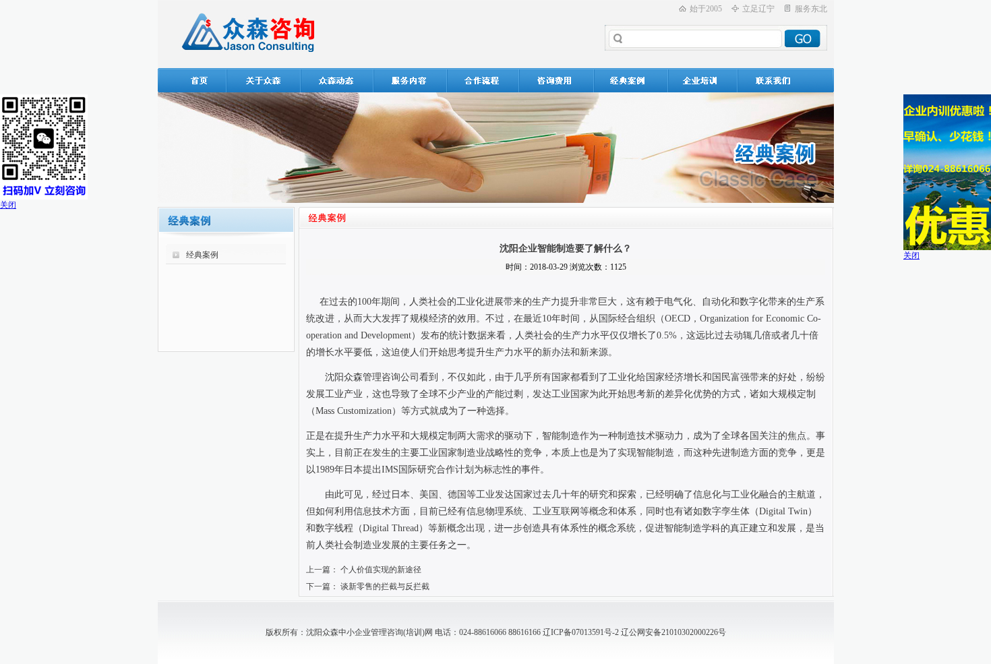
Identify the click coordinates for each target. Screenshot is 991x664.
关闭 (8, 205)
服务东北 (811, 8)
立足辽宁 (758, 8)
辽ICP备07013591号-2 (581, 632)
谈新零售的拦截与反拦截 (384, 586)
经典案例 (202, 255)
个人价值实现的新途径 (380, 569)
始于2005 (706, 8)
